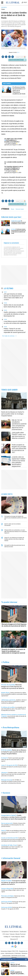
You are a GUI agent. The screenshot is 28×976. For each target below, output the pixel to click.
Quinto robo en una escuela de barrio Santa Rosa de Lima (14, 305)
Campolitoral (5, 931)
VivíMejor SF (7, 936)
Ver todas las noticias (8, 336)
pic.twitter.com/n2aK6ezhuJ (11, 142)
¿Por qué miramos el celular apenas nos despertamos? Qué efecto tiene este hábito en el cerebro (14, 295)
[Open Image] (4, 32)
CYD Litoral (6, 934)
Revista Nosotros (14, 931)
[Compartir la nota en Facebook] (3, 57)
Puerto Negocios (15, 936)
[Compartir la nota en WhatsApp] (9, 57)
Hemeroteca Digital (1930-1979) (9, 951)
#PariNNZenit (11, 140)
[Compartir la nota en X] (6, 57)
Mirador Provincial (20, 934)
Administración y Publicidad (13, 953)
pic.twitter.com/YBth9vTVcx (11, 169)
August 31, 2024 (16, 144)
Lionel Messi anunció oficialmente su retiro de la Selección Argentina (15, 321)
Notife (22, 936)
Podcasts (12, 934)
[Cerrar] (24, 60)
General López (20, 209)
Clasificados (23, 931)
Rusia (12, 209)
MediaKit (14, 958)
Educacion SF (14, 939)
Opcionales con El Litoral (18, 955)
